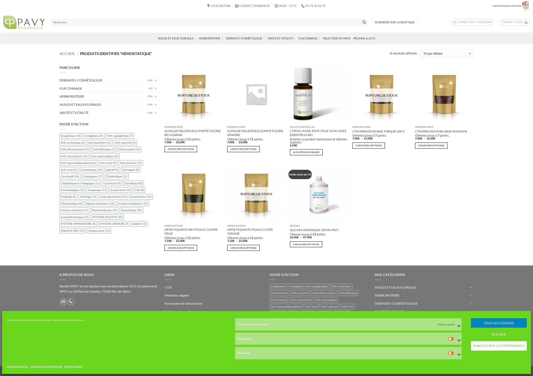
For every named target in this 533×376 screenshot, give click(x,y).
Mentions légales (73, 366)
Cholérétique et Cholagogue (80, 183)
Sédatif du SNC (72, 230)
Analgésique (71, 135)
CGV (168, 287)
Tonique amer (99, 230)
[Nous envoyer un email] (63, 301)
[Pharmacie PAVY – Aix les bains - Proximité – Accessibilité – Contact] (24, 22)
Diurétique (133, 183)
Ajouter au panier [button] (306, 152)
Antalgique (94, 135)
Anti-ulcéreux (131, 163)
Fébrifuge (88, 197)
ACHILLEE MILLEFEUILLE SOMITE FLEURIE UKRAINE (255, 133)
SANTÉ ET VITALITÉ (280, 38)
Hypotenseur (141, 197)
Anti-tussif (108, 163)
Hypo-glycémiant (113, 197)
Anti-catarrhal (125, 142)
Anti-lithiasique (104, 149)
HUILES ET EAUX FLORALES (175, 38)
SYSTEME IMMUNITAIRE (78, 223)
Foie (139, 190)
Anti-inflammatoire (75, 149)
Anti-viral (69, 169)
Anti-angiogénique (120, 135)
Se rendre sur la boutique (394, 22)
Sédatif (139, 223)
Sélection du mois (336, 38)
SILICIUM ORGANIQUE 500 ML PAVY (314, 230)
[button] (473, 22)
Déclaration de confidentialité (46, 366)
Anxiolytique (91, 169)
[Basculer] (155, 80)
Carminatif (70, 176)
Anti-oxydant (129, 149)
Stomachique (131, 210)
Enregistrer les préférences (498, 346)
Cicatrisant (112, 183)
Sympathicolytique (74, 217)
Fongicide (68, 197)
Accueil (67, 53)
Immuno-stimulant (74, 210)
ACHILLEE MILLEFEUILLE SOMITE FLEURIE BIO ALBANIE (192, 133)
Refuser (499, 334)
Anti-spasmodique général (78, 163)
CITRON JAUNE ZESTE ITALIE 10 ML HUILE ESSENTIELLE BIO (318, 133)
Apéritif (112, 169)
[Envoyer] (364, 22)
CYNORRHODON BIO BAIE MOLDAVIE (441, 131)
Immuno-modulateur (133, 203)
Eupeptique (97, 190)
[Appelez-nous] (70, 301)
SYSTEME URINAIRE (113, 223)
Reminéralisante (104, 210)
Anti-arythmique (73, 142)
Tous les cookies (499, 323)
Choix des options (181, 149)
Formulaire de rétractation (183, 303)
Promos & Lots (364, 38)
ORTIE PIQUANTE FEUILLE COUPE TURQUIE (250, 231)
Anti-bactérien (99, 142)
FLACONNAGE (308, 38)
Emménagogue (72, 190)
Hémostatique (71, 203)
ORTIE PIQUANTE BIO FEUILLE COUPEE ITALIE (191, 231)
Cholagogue (93, 176)
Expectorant (121, 190)
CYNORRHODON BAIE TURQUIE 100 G (378, 131)
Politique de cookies (17, 366)
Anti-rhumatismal (74, 156)
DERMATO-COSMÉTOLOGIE (244, 38)
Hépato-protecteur (100, 203)
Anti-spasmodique (104, 156)
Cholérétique (116, 176)
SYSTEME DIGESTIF (107, 217)
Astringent (130, 169)
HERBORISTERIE (209, 38)
